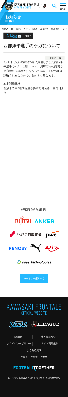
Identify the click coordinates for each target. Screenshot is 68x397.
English (18, 336)
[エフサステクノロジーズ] (34, 260)
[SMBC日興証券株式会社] (26, 232)
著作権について (49, 336)
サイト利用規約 (49, 343)
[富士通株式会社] (23, 219)
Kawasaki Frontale (26, 6)
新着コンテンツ (59, 29)
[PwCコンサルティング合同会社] (51, 232)
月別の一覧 (7, 29)
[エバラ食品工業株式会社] (52, 246)
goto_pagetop (59, 380)
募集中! (44, 29)
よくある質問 (34, 350)
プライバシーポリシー (19, 343)
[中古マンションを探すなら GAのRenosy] (18, 246)
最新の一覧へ (56, 58)
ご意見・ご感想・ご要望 (34, 357)
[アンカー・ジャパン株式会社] (44, 219)
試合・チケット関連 (26, 29)
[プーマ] (36, 246)
